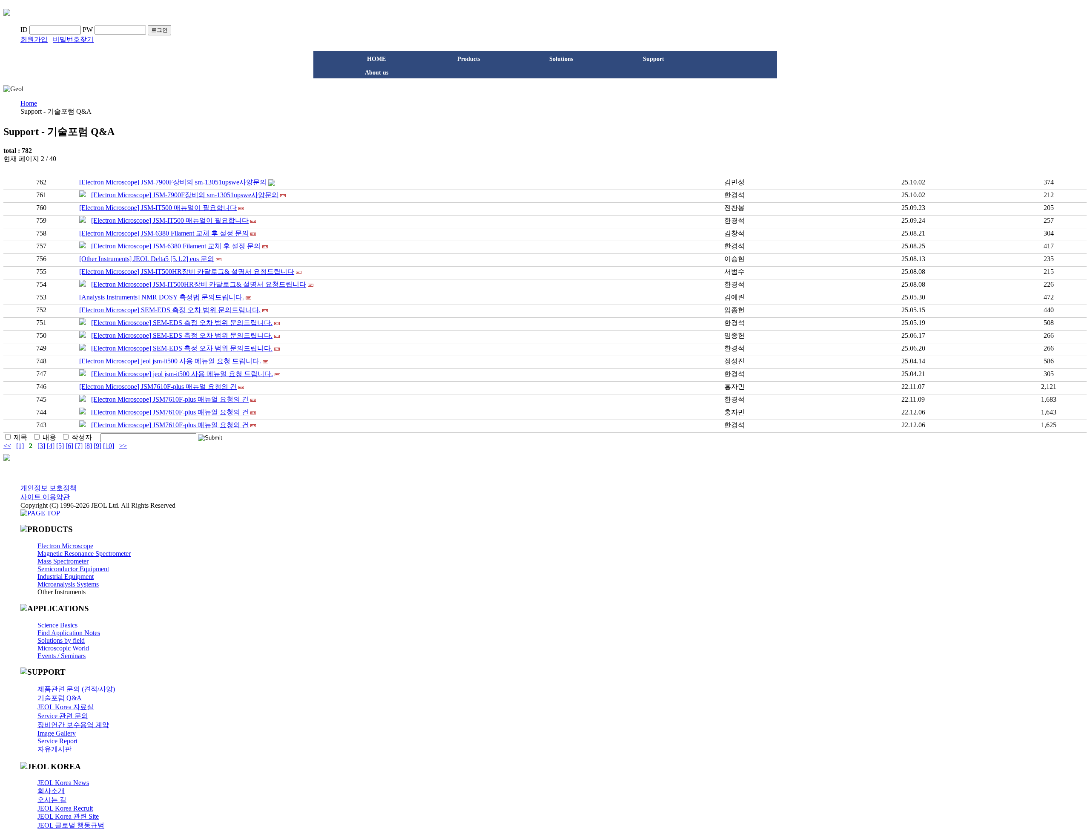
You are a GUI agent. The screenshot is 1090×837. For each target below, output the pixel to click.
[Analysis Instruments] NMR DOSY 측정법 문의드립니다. (161, 297)
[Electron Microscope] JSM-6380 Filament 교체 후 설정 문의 (164, 233)
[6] (69, 445)
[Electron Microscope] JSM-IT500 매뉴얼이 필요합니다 (158, 207)
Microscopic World (63, 648)
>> (123, 445)
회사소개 (51, 790)
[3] (41, 445)
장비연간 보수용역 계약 (73, 724)
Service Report (57, 741)
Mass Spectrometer (63, 561)
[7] (79, 445)
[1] (20, 445)
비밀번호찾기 (73, 39)
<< (7, 445)
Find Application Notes (68, 632)
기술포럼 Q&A (59, 698)
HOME (376, 59)
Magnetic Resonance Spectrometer (84, 553)
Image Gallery (56, 733)
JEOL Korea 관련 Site (68, 816)
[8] (88, 445)
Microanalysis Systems (68, 584)
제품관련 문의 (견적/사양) (76, 689)
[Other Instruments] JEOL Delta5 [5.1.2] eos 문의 (146, 258)
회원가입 (34, 39)
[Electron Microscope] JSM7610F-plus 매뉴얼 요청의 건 (158, 386)
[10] (108, 445)
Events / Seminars (61, 655)
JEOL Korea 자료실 (65, 706)
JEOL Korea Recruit (65, 808)
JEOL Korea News (63, 782)
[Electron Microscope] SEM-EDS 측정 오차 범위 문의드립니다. (170, 310)
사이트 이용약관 (45, 496)
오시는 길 (51, 799)
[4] (50, 445)
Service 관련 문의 (62, 715)
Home (28, 103)
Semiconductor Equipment (73, 568)
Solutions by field (61, 640)
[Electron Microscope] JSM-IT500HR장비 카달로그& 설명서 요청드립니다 (186, 271)
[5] (60, 445)
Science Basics (57, 625)
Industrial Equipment (65, 576)
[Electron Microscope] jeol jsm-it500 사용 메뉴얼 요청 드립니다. (170, 361)
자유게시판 (54, 749)
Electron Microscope (65, 545)
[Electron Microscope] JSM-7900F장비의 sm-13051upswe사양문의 (173, 182)
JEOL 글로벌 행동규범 (70, 825)
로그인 (159, 30)
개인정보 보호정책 (48, 488)
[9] (97, 445)
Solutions (561, 59)
